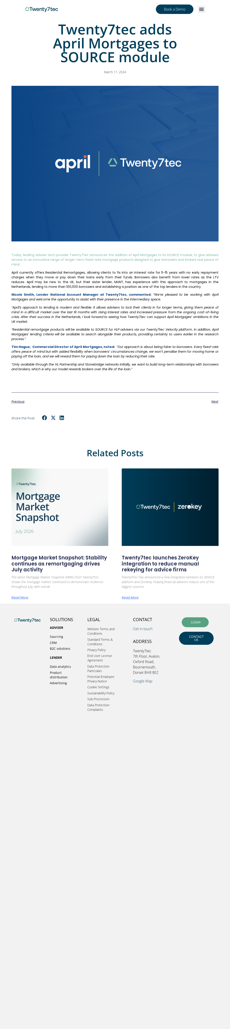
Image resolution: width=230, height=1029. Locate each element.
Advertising (58, 683)
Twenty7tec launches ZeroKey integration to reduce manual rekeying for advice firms (160, 563)
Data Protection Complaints (98, 707)
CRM (53, 643)
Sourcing (56, 636)
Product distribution (59, 674)
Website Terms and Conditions (101, 631)
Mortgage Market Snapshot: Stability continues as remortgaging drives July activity (59, 563)
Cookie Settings (98, 687)
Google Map (143, 681)
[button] (201, 9)
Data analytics (60, 666)
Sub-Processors (98, 699)
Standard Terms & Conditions (100, 641)
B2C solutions (60, 648)
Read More (19, 597)
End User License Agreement (99, 658)
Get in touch (143, 628)
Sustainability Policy (100, 693)
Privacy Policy (96, 650)
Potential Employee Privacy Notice (100, 679)
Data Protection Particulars (98, 668)
